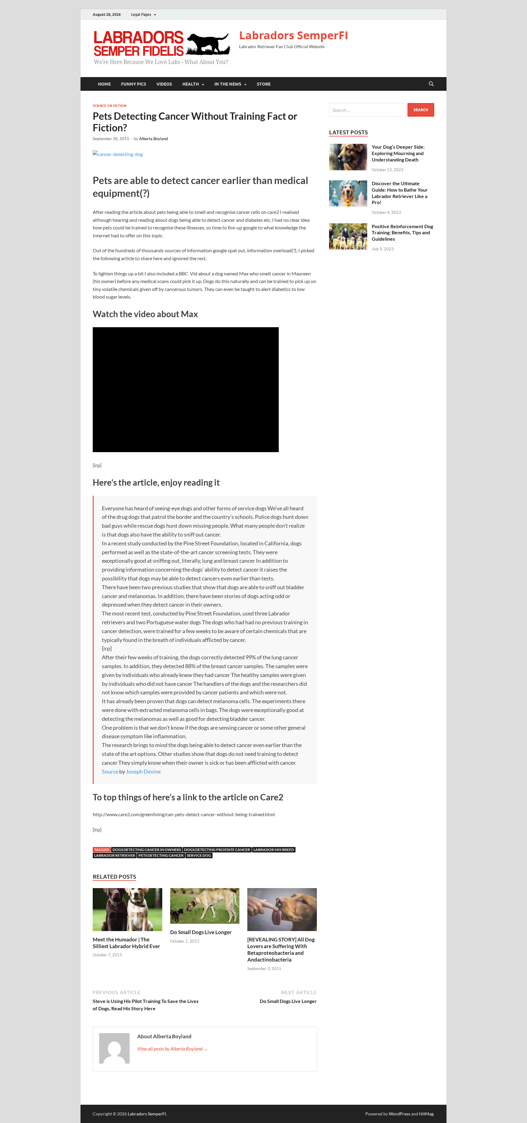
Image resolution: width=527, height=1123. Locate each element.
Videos (164, 84)
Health (190, 84)
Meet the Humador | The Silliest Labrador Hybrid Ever (126, 942)
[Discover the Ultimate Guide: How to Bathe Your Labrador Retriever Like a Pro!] (348, 184)
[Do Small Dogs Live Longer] (205, 908)
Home (104, 84)
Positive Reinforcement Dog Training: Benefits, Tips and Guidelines (402, 232)
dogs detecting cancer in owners (147, 849)
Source (110, 771)
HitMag (426, 1113)
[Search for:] (381, 110)
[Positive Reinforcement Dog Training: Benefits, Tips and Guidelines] (348, 227)
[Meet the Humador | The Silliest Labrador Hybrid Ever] (127, 911)
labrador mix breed (273, 849)
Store (264, 84)
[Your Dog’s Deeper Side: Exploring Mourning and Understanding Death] (348, 147)
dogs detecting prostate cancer (217, 849)
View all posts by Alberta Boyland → (172, 1048)
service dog (199, 855)
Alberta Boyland (153, 138)
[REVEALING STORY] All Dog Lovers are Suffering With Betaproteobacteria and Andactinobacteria (281, 949)
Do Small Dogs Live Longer (201, 932)
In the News (227, 84)
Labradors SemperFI (293, 35)
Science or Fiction (109, 106)
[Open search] (431, 84)
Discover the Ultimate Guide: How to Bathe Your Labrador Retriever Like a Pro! (400, 192)
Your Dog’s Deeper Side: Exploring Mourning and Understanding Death (398, 153)
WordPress (399, 1113)
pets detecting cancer (161, 855)
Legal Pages (141, 14)
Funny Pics (133, 84)
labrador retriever (114, 855)
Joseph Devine (143, 771)
